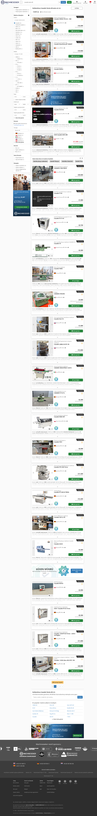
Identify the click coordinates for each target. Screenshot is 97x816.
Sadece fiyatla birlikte (20, 99)
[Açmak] (57, 39)
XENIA (18, 57)
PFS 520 (19, 62)
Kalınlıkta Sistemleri (67, 161)
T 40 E (68, 716)
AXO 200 (20, 82)
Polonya (20, 135)
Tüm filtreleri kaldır (46, 12)
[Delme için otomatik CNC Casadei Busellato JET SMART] (42, 49)
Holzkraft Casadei (20, 25)
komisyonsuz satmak (22, 207)
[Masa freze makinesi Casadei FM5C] (42, 274)
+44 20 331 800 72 (20, 763)
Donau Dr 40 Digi (54, 711)
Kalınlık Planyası (54, 161)
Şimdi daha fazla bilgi (76, 571)
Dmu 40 (52, 705)
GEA (17, 47)
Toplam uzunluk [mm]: (19, 107)
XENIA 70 (20, 58)
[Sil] (59, 2)
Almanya (20, 133)
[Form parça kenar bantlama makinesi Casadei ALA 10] (42, 324)
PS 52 (19, 68)
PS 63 (19, 66)
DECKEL (19, 34)
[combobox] (21, 130)
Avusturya (20, 140)
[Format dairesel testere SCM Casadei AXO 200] (42, 140)
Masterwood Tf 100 (48, 776)
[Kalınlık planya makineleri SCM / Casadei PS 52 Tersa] (42, 614)
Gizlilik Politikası (39, 813)
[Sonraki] (51, 25)
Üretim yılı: (16, 102)
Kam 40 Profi (70, 705)
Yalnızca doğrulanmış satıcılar (21, 170)
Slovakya (20, 139)
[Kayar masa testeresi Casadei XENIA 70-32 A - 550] (42, 24)
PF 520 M (20, 75)
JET (17, 84)
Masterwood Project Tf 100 (40, 772)
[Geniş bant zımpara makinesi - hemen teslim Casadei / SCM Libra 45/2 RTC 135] (42, 664)
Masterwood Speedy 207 (66, 772)
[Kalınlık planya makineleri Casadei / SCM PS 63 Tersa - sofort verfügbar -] (42, 639)
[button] (94, 2)
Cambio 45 (35, 714)
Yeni (17, 148)
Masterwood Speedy (53, 772)
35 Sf (33, 708)
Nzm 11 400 (70, 714)
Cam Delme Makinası (38, 711)
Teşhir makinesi (19, 149)
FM (17, 92)
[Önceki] (33, 25)
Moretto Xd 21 (71, 711)
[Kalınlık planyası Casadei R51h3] (42, 589)
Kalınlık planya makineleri (40, 161)
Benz (18, 28)
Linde (18, 37)
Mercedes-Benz (20, 30)
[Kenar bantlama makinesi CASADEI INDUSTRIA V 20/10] (42, 373)
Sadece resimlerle (21, 165)
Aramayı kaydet (58, 682)
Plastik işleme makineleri (22, 11)
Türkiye (19, 125)
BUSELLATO (19, 48)
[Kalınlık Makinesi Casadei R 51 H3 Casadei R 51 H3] (42, 224)
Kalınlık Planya (80, 161)
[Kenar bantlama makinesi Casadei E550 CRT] (42, 422)
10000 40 (34, 705)
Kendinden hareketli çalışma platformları (14, 772)
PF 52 (19, 73)
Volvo (18, 41)
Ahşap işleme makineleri (22, 9)
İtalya (19, 137)
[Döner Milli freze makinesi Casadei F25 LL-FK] (42, 523)
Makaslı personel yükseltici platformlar (84, 772)
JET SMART (20, 86)
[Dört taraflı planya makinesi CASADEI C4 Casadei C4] (42, 249)
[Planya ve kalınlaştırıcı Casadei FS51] (42, 447)
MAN (18, 26)
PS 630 (19, 70)
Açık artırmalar (20, 159)
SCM (18, 43)
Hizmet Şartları (47, 813)
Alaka (77, 8)
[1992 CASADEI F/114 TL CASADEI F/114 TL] (42, 398)
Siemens (19, 32)
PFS (17, 60)
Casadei (18, 23)
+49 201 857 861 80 (68, 763)
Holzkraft (19, 45)
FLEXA (18, 88)
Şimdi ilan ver (77, 103)
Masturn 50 (28, 772)
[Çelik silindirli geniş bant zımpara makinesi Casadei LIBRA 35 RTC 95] (42, 348)
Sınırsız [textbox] (17, 130)
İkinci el (18, 151)
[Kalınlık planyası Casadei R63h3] (42, 75)
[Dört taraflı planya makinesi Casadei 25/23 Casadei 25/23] (42, 548)
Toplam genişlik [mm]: (19, 112)
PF (17, 71)
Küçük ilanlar (20, 157)
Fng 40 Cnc (52, 714)
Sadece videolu (20, 167)
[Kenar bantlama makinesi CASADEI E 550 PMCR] (42, 174)
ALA (17, 90)
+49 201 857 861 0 (44, 763)
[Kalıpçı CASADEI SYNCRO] (42, 299)
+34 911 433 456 (20, 766)
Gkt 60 (51, 716)
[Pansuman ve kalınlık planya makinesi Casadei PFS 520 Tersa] (42, 472)
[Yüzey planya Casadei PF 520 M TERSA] (42, 498)
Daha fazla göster (58, 719)
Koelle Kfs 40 (70, 708)
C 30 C (19, 79)
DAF (18, 39)
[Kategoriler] (21, 2)
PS (17, 64)
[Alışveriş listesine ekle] (82, 19)
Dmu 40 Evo (53, 708)
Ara (64, 2)
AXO (17, 81)
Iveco (18, 36)
